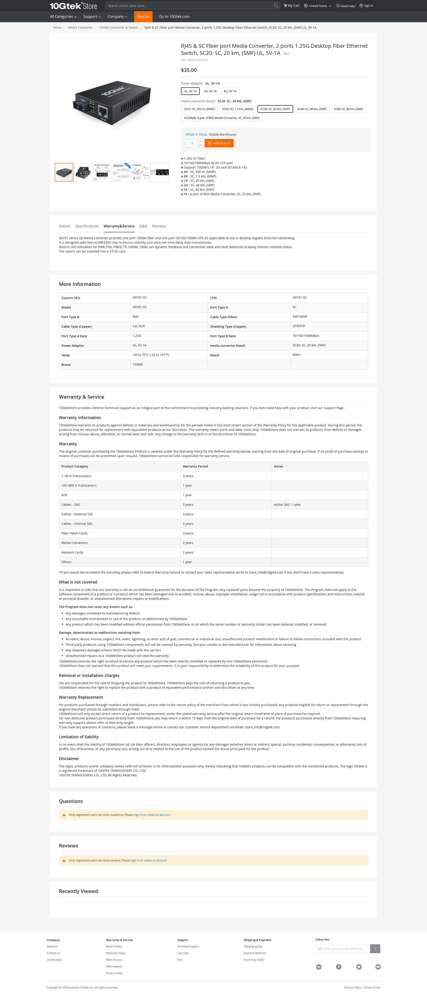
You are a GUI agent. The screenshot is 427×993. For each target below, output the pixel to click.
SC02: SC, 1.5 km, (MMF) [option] (237, 109)
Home (57, 27)
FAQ (179, 959)
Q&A (143, 226)
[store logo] (73, 5)
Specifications (87, 226)
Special (143, 16)
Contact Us (53, 953)
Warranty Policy (115, 953)
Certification (54, 959)
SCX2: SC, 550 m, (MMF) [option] (199, 109)
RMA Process (114, 959)
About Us (52, 946)
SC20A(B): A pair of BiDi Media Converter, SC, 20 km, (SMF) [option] (222, 118)
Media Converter (80, 27)
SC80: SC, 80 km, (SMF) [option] (348, 109)
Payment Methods (255, 953)
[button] (83, 172)
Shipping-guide (253, 946)
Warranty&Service (119, 226)
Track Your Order (254, 959)
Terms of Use (372, 987)
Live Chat (183, 953)
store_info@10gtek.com (266, 572)
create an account (158, 815)
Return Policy (114, 946)
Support (90, 16)
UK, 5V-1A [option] (210, 91)
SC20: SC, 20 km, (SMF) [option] (275, 109)
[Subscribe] (375, 948)
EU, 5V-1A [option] (230, 91)
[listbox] (275, 92)
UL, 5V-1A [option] (190, 91)
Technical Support (188, 946)
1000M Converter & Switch (118, 27)
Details (64, 226)
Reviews (159, 226)
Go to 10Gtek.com (174, 16)
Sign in (138, 815)
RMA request (114, 966)
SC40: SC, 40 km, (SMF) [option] (312, 109)
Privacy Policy (114, 973)
